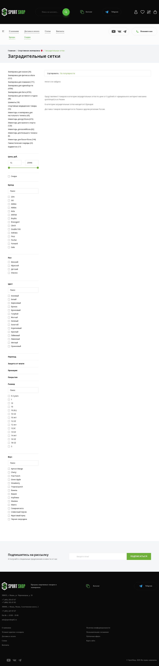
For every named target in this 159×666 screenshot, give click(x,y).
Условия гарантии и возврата (13, 632)
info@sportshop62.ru (9, 620)
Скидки (27, 37)
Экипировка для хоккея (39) (19, 72)
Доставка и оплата (31, 31)
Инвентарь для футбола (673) (20, 119)
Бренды (12, 37)
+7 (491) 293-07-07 (9, 600)
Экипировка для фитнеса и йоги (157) (21, 77)
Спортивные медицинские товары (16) (22, 107)
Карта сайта (90, 641)
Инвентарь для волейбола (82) (21, 129)
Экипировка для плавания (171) (21, 82)
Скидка (14, 176)
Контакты (60, 31)
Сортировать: (53, 73)
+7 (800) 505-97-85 (9, 602)
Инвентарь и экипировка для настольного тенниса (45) (20, 114)
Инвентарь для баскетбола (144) (22, 139)
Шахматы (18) (14, 102)
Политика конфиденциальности (98, 628)
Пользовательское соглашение (97, 632)
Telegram (114, 12)
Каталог (88, 12)
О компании (14, 31)
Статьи (48, 31)
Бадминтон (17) (14, 146)
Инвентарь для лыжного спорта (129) (21, 124)
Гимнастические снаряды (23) (20, 143)
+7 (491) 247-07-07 (9, 611)
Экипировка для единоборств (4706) (20, 87)
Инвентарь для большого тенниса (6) (22, 134)
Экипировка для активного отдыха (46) (22, 97)
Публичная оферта (93, 636)
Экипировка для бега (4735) (19, 92)
